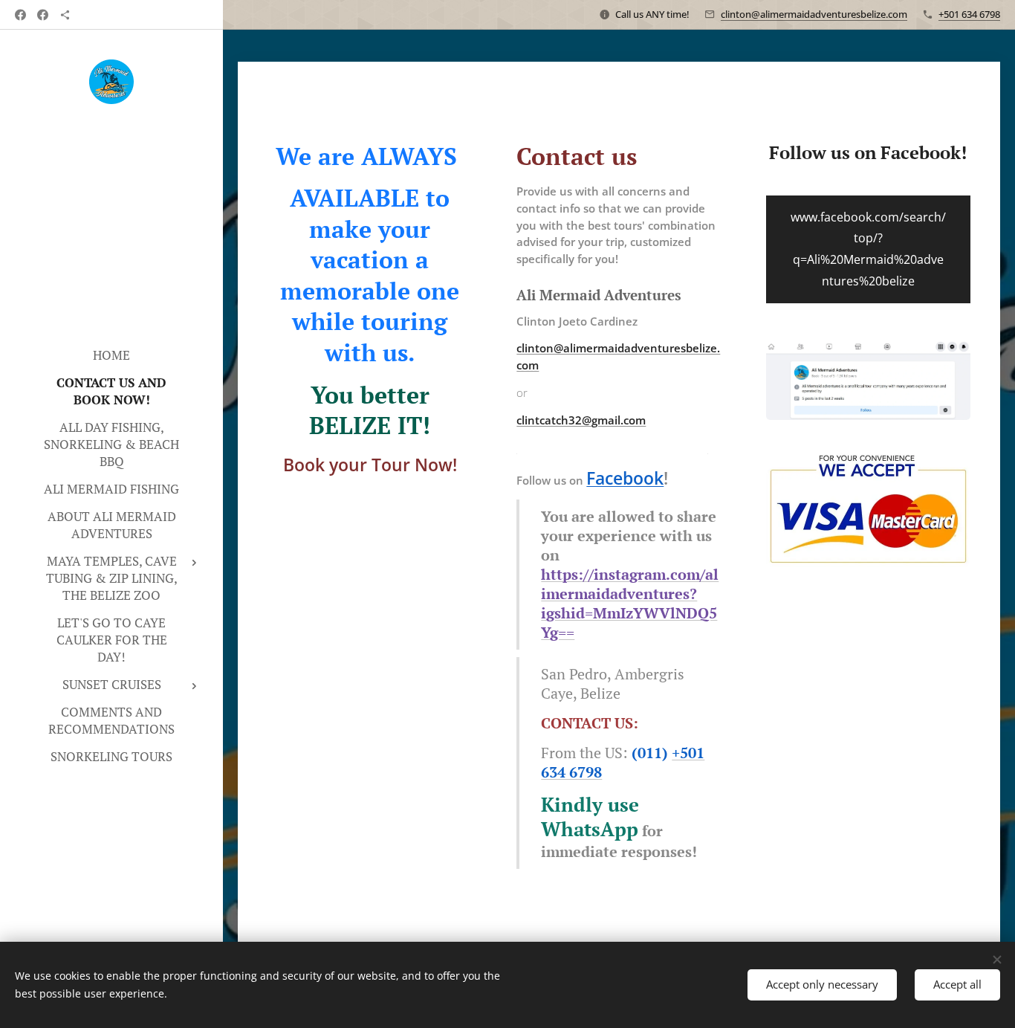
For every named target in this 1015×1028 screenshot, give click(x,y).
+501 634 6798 (969, 14)
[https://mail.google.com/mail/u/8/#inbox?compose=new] (65, 15)
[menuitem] (111, 354)
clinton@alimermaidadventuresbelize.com (814, 14)
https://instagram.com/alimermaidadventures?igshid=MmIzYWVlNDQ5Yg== (630, 603)
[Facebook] (20, 15)
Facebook (625, 478)
